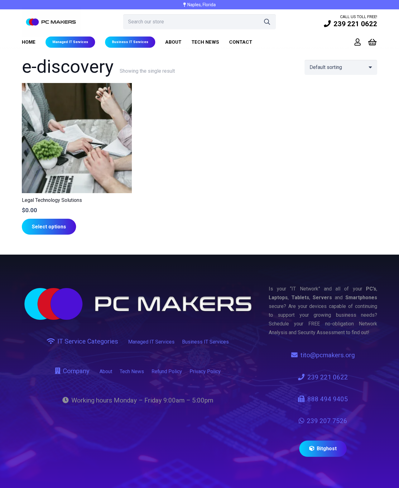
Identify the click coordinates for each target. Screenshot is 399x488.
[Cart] (372, 42)
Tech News (132, 371)
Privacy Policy (205, 371)
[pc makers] (51, 22)
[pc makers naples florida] (138, 304)
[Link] (357, 42)
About (105, 371)
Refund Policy (166, 371)
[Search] (267, 22)
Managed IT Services (151, 342)
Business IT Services (205, 342)
